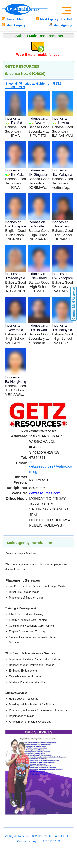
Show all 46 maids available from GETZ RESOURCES (33, 85)
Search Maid (15, 19)
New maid (42, 123)
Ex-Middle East (22, 123)
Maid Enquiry (15, 25)
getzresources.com (44, 493)
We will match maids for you (38, 55)
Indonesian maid (17, 118)
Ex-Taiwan (39, 330)
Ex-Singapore (39, 175)
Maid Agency (62, 25)
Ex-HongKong (15, 382)
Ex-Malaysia (20, 175)
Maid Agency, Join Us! (56, 19)
